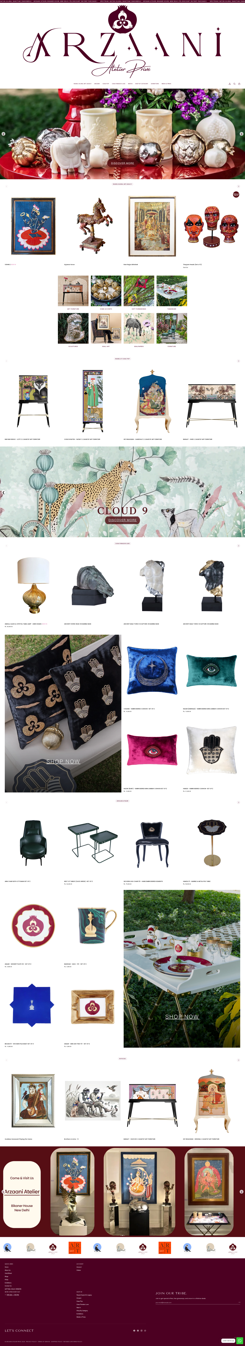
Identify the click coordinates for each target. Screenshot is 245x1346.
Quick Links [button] (9, 1264)
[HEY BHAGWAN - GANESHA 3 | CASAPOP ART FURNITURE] (152, 401)
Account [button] (80, 1264)
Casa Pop (80, 1301)
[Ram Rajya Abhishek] (152, 226)
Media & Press (81, 1317)
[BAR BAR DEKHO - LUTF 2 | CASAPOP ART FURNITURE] (33, 401)
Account (79, 1267)
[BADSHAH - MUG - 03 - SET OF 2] (92, 926)
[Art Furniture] (73, 291)
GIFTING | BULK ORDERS (13, 1289)
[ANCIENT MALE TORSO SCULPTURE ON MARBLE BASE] (152, 585)
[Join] (238, 1302)
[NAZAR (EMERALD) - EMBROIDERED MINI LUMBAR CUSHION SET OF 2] (211, 670)
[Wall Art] (106, 328)
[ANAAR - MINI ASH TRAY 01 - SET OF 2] (92, 1005)
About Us (7, 1270)
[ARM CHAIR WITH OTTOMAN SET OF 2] (33, 843)
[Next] (238, 186)
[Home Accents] (106, 291)
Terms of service (44, 1341)
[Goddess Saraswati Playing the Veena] (33, 1101)
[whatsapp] (145, 1331)
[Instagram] (141, 1331)
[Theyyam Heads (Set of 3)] (211, 226)
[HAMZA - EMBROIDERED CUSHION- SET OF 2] (211, 750)
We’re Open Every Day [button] (12, 1292)
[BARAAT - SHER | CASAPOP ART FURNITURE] (211, 401)
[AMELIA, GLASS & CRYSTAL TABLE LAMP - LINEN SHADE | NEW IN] (33, 585)
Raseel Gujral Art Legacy (84, 1295)
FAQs (6, 1279)
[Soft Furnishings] (139, 291)
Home (6, 1267)
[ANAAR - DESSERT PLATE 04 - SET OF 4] (33, 926)
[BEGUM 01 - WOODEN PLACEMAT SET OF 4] (33, 1005)
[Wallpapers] (139, 328)
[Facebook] (134, 1331)
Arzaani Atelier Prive (13, 1341)
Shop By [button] (79, 1292)
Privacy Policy (31, 1341)
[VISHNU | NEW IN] (33, 226)
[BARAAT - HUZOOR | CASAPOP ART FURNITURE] (152, 1101)
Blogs (6, 1276)
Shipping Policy (57, 1341)
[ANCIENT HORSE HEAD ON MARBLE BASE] (92, 585)
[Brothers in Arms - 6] (92, 1101)
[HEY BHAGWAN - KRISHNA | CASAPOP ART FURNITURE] (211, 1101)
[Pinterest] (138, 1331)
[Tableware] (172, 291)
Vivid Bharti (8, 1273)
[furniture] (172, 328)
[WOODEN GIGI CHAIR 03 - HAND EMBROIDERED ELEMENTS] (152, 843)
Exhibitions (8, 1283)
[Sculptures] (73, 328)
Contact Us (8, 1286)
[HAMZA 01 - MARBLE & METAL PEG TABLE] (211, 843)
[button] (82, 84)
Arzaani (79, 1298)
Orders (79, 1270)
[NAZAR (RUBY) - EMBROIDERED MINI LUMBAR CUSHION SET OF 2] (152, 750)
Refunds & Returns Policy (72, 1341)
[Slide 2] (122, 1235)
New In (79, 1307)
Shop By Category (82, 1311)
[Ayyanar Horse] (92, 226)
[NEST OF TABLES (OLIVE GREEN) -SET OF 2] (92, 843)
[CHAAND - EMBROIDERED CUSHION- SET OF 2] (152, 670)
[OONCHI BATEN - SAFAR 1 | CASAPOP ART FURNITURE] (92, 401)
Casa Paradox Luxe (83, 1304)
